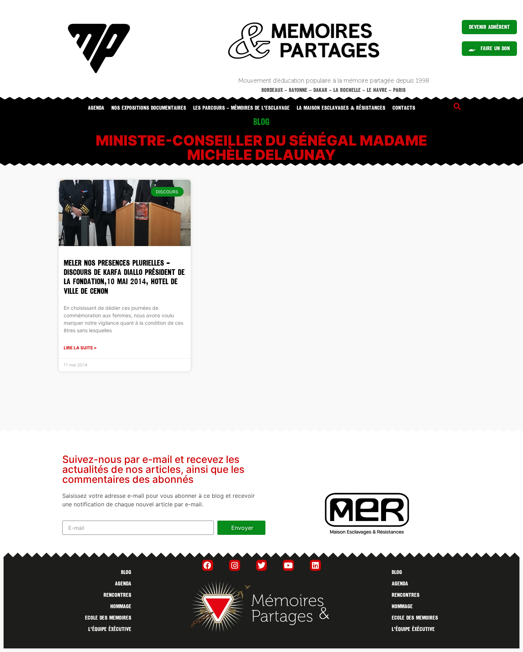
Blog (126, 572)
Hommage (120, 606)
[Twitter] (261, 565)
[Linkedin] (315, 565)
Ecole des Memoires (108, 618)
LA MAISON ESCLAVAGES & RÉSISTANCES (341, 108)
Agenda (96, 108)
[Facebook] (207, 565)
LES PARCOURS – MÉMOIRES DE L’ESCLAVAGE (241, 108)
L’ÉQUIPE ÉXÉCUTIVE (109, 629)
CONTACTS (403, 108)
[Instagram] (234, 565)
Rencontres (117, 595)
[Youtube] (288, 565)
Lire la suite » (80, 347)
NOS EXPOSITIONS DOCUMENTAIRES (148, 108)
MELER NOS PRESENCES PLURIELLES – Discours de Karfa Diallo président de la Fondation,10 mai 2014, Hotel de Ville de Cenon (124, 277)
